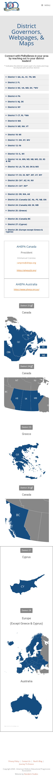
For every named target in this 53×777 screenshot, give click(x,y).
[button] (26, 305)
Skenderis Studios (31, 774)
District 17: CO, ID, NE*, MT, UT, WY (25, 175)
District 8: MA (14, 120)
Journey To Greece (26, 764)
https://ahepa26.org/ (26, 270)
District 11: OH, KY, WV (19, 140)
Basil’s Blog (37, 761)
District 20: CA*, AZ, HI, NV (21, 180)
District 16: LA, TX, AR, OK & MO (23, 166)
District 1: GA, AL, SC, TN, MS (22, 77)
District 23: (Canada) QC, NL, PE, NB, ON (27, 199)
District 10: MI (14, 134)
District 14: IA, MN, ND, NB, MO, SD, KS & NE (25, 160)
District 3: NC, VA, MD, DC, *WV (23, 88)
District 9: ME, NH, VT (18, 126)
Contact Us (26, 761)
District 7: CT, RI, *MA (18, 115)
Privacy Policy (13, 761)
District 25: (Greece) (17, 210)
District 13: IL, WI (16, 153)
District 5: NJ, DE (16, 101)
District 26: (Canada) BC (19, 218)
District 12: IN (14, 145)
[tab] (26, 77)
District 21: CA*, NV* (18, 186)
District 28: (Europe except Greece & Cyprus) (24, 230)
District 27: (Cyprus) (17, 224)
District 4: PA (14, 96)
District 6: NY (14, 107)
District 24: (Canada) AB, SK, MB (23, 205)
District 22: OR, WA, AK (19, 194)
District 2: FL (14, 82)
